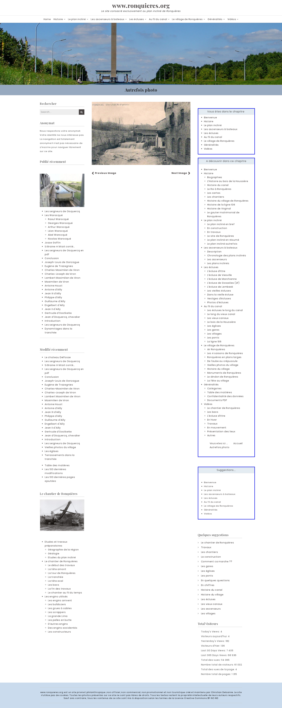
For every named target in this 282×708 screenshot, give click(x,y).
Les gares (213, 329)
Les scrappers (57, 612)
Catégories (214, 388)
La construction (211, 556)
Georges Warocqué (60, 223)
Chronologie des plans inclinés (226, 255)
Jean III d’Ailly (53, 293)
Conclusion (52, 258)
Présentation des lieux (221, 431)
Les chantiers (215, 196)
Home (47, 19)
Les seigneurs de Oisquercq (62, 211)
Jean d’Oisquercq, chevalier (62, 317)
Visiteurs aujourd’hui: (214, 636)
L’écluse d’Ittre (216, 271)
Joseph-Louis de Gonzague (62, 262)
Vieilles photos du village (60, 447)
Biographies (214, 177)
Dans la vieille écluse (220, 294)
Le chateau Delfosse (58, 357)
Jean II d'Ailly (53, 309)
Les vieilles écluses (219, 290)
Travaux (212, 423)
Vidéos (231, 19)
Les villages (214, 333)
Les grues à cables (60, 608)
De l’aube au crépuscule (222, 361)
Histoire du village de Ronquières (228, 200)
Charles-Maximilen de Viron (62, 270)
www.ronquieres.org (141, 5)
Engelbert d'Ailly (55, 305)
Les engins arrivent (60, 600)
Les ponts (213, 337)
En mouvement (217, 427)
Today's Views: (210, 631)
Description (214, 251)
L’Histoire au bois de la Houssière (227, 181)
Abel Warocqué (57, 234)
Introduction (53, 320)
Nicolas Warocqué (59, 238)
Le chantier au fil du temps (65, 592)
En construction (217, 228)
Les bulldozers (57, 604)
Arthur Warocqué (59, 227)
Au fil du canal (158, 19)
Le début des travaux (61, 565)
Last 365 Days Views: (214, 655)
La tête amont (57, 569)
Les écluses (136, 19)
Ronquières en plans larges (224, 357)
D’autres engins (58, 624)
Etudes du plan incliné (62, 557)
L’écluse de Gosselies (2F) (223, 283)
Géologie (53, 553)
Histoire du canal (218, 185)
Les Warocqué (54, 215)
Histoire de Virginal (219, 208)
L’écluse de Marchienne (222, 279)
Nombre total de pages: (216, 674)
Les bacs (53, 584)
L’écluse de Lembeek (220, 286)
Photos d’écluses (218, 302)
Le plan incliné (77, 19)
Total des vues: (211, 660)
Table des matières (57, 465)
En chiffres (208, 585)
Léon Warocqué (58, 231)
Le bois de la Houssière (221, 322)
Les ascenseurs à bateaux (107, 19)
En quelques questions (215, 580)
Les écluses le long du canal (225, 310)
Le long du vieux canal (221, 314)
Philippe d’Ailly (53, 297)
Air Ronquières (216, 349)
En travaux (214, 232)
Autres (211, 435)
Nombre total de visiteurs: (218, 664)
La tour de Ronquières (62, 573)
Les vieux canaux (218, 318)
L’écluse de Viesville (219, 275)
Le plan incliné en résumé (223, 239)
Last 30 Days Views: (214, 650)
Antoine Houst (53, 285)
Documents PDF (217, 400)
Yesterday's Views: (213, 641)
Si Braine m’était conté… (60, 246)
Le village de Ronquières (187, 19)
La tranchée (55, 577)
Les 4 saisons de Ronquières (225, 353)
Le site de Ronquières (220, 236)
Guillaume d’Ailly (55, 301)
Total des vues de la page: (218, 669)
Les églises (52, 451)
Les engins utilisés (56, 596)
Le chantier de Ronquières (61, 561)
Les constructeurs (59, 631)
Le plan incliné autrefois (222, 243)
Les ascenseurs (217, 259)
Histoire (58, 19)
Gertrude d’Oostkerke (58, 313)
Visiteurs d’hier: (211, 645)
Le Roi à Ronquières (219, 189)
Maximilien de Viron (57, 281)
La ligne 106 (214, 341)
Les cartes (213, 193)
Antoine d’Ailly (53, 289)
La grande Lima (58, 616)
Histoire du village (218, 369)
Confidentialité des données (225, 396)
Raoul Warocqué (58, 219)
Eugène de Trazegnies (59, 266)
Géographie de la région (63, 549)
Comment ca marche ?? (216, 561)
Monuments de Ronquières (224, 372)
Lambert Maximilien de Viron (62, 277)
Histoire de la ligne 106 (221, 204)
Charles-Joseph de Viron (60, 274)
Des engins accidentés (62, 627)
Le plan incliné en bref (221, 224)
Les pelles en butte (60, 620)
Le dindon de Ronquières (222, 376)
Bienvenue (210, 117)
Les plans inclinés (218, 263)
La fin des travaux (59, 588)
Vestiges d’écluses (219, 298)
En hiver (212, 419)
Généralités (215, 19)
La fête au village (218, 380)
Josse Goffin (53, 242)
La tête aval (55, 581)
